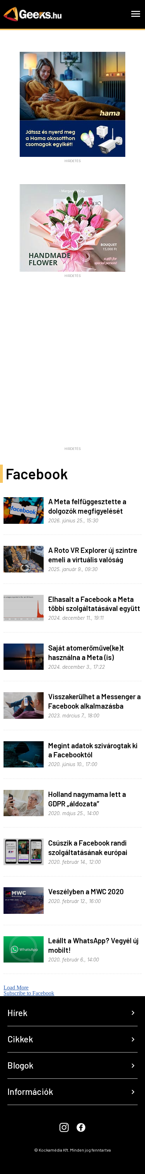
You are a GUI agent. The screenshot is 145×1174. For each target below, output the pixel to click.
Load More (16, 988)
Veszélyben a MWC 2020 (86, 891)
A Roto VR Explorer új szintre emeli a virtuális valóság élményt (92, 559)
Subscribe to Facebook (29, 993)
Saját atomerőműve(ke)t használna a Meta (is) (86, 652)
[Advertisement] (72, 371)
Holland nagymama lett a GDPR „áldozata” (87, 799)
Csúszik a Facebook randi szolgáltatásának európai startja (87, 852)
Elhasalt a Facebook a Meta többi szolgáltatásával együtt (94, 604)
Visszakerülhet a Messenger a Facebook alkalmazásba (94, 701)
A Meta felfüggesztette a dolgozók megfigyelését (87, 506)
